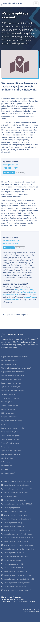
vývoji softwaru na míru (24, 290)
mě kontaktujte (13, 299)
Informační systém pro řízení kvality (16, 485)
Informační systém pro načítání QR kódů (17, 504)
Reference (20, 172)
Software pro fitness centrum (13, 553)
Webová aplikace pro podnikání (14, 511)
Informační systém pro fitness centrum (17, 575)
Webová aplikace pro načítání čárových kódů (19, 538)
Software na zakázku (10, 496)
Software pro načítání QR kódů (14, 560)
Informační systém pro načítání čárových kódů (19, 549)
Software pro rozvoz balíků (13, 564)
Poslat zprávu (9, 172)
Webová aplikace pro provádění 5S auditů (18, 545)
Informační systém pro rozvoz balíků (16, 541)
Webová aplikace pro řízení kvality (15, 493)
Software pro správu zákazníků (14, 586)
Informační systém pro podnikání (15, 571)
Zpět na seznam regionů (17, 315)
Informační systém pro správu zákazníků (17, 489)
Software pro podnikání (11, 508)
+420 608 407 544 (10, 168)
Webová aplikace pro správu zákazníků (17, 519)
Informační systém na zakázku (14, 526)
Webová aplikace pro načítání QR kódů (17, 590)
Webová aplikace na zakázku (13, 568)
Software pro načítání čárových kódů (16, 583)
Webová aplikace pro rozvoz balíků (15, 515)
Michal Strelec (15, 3)
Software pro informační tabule (14, 500)
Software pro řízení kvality (12, 523)
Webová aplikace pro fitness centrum (16, 530)
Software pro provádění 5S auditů (15, 556)
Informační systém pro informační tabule (17, 534)
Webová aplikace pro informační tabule (17, 481)
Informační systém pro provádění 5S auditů (18, 579)
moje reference (30, 297)
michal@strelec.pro (11, 165)
